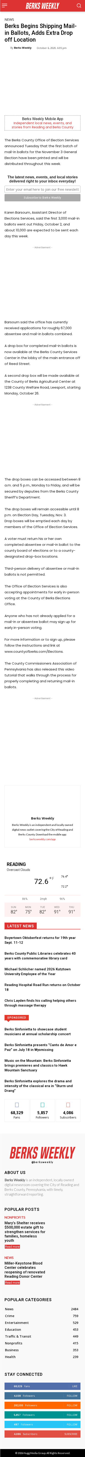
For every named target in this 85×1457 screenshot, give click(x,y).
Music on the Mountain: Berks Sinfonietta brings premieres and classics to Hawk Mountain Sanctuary (38, 1065)
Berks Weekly (23, 47)
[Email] (65, 773)
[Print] (75, 773)
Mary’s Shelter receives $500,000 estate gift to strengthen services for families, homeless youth (25, 1232)
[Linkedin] (54, 773)
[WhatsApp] (44, 773)
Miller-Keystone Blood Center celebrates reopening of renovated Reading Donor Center (25, 1270)
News (9, 19)
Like (16, 1102)
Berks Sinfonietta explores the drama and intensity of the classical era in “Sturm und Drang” (39, 1086)
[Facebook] (23, 773)
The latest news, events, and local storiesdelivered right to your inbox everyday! (42, 179)
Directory (55, 1017)
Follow (42, 1102)
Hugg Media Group (35, 1453)
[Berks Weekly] (7, 48)
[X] (33, 773)
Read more (12, 1246)
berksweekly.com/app (42, 839)
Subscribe (68, 1102)
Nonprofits (15, 1217)
